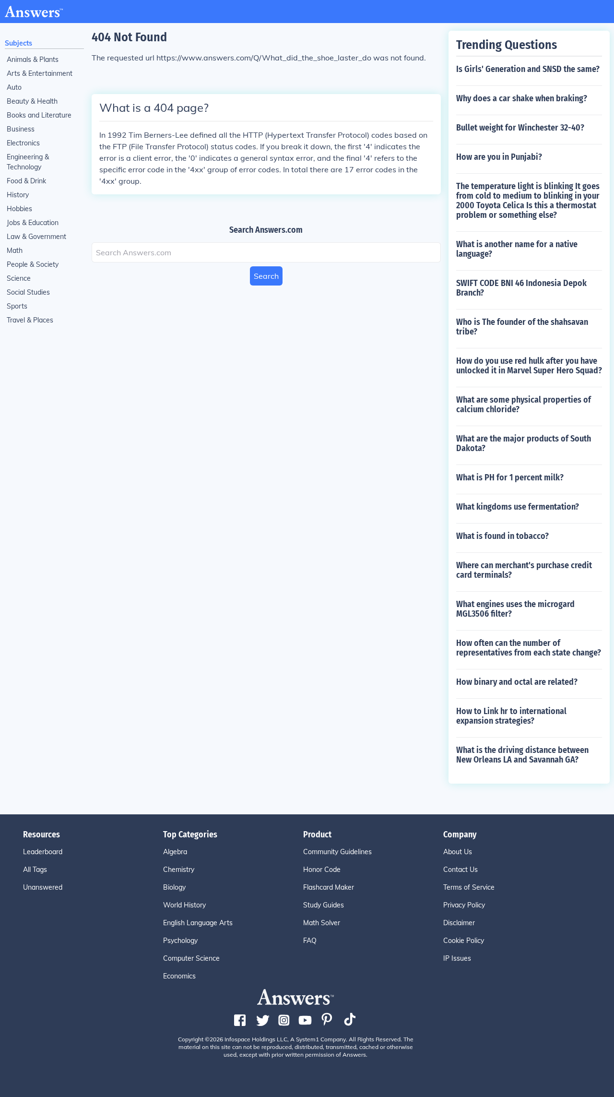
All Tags (35, 869)
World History (184, 905)
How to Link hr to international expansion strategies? (511, 716)
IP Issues (457, 958)
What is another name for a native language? (517, 249)
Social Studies (28, 292)
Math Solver (321, 922)
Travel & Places (30, 320)
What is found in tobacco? (502, 536)
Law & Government (36, 236)
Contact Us (460, 869)
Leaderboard (42, 851)
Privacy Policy (464, 905)
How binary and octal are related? (517, 682)
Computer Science (191, 958)
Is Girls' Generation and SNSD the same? (528, 69)
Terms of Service (469, 887)
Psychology (180, 940)
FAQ (310, 940)
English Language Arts (198, 922)
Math (15, 250)
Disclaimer (459, 922)
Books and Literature (39, 115)
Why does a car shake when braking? (521, 98)
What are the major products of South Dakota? (523, 443)
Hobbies (19, 208)
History (18, 195)
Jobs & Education (33, 222)
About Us (457, 851)
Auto (14, 87)
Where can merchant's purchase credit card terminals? (524, 570)
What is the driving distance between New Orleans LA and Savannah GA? (522, 755)
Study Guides (323, 905)
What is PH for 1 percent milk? (510, 477)
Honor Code (322, 869)
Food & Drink (26, 181)
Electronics (23, 143)
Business (21, 129)
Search (266, 276)
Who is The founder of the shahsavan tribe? (522, 327)
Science (19, 278)
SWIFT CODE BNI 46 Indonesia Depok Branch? (521, 288)
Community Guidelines (337, 851)
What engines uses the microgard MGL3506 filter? (515, 609)
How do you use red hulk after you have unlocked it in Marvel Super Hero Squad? (529, 366)
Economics (179, 976)
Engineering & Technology (28, 162)
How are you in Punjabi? (499, 157)
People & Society (33, 264)
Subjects (18, 43)
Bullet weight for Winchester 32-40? (520, 127)
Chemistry (178, 869)
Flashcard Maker (328, 887)
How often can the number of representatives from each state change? (528, 648)
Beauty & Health (32, 101)
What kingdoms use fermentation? (517, 506)
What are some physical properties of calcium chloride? (523, 404)
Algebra (175, 851)
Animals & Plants (33, 59)
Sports (17, 306)
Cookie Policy (463, 940)
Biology (174, 887)
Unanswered (42, 887)
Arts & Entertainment (39, 73)
